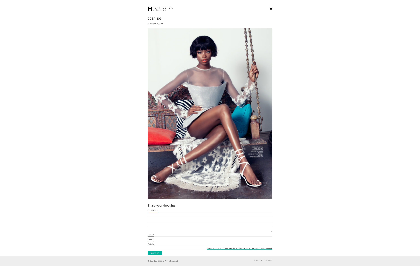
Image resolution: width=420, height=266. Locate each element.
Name (151, 234)
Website (151, 244)
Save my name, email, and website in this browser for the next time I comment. (239, 248)
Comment (153, 210)
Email (151, 239)
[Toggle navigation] (271, 8)
